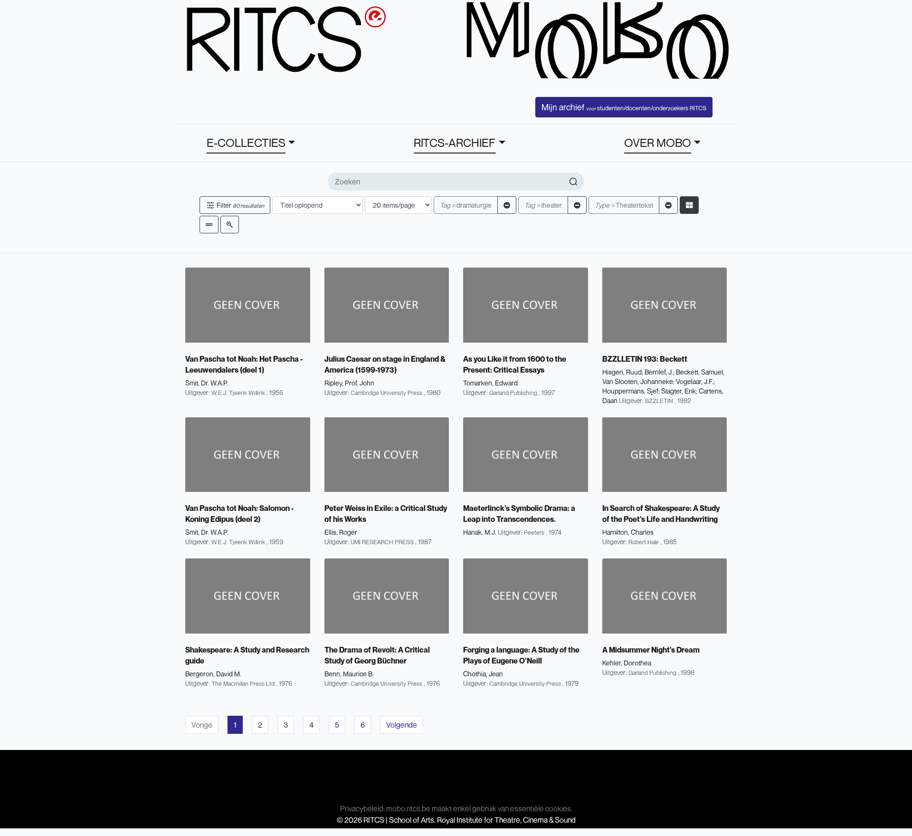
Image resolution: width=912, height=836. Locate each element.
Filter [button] (239, 205)
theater (543, 205)
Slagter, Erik (678, 391)
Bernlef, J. (659, 372)
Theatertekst (624, 205)
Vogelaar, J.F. (694, 381)
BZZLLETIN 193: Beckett (644, 359)
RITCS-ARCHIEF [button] (454, 142)
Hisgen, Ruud (622, 372)
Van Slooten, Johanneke (637, 381)
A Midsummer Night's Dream (651, 649)
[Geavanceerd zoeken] (229, 224)
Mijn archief (624, 107)
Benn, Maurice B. (349, 674)
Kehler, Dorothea (626, 663)
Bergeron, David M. (213, 674)
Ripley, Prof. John (349, 383)
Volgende (401, 725)
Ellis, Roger (340, 532)
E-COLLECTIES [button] (246, 142)
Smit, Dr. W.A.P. (206, 383)
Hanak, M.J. (479, 532)
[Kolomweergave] (689, 205)
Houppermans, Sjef (630, 391)
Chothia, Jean (483, 674)
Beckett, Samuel (699, 372)
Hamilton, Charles (628, 532)
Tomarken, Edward (490, 383)
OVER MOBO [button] (657, 142)
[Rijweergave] (209, 224)
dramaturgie (466, 205)
